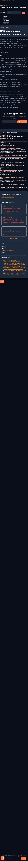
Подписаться (22, 121)
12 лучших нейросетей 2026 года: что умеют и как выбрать (15, 271)
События (5, 17)
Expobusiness (4, 5)
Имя (3, 243)
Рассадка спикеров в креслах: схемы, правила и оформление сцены (15, 265)
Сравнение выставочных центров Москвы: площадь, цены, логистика (12, 163)
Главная (5, 16)
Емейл (3, 246)
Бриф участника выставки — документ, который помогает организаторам (11, 170)
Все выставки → (14, 238)
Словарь (5, 23)
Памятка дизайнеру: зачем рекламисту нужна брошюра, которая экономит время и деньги (13, 156)
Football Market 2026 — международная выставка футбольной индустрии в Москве (14, 262)
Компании (6, 20)
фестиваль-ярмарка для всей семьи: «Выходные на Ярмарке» (14, 274)
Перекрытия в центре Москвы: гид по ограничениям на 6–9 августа (14, 268)
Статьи (5, 19)
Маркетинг (6, 22)
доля (22, 100)
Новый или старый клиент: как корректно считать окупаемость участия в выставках (12, 149)
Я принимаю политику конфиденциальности (9, 249)
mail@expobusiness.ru (8, 197)
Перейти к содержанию (7, 0)
